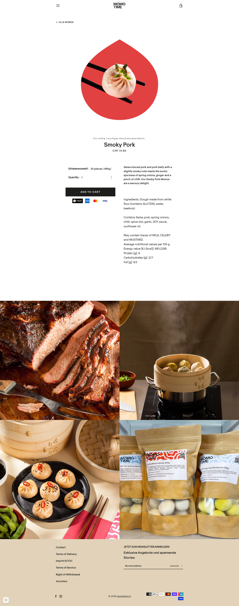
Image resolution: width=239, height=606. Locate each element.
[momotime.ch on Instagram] (60, 596)
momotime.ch (124, 596)
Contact (61, 547)
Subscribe (175, 566)
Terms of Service (66, 567)
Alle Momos (66, 22)
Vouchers (61, 581)
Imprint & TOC (64, 560)
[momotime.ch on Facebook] (55, 596)
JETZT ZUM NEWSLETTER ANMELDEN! (147, 546)
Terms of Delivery (66, 554)
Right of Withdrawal (68, 574)
